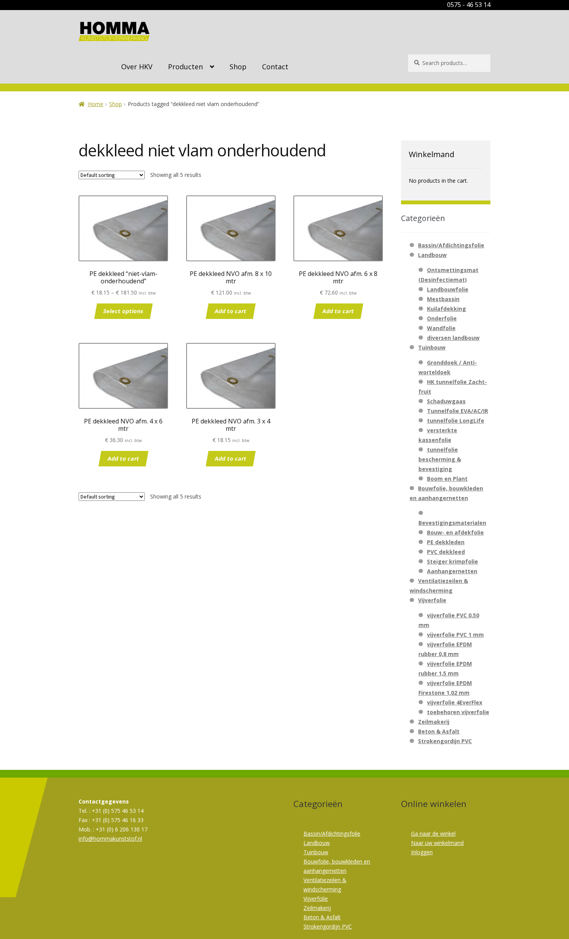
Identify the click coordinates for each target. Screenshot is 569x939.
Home (95, 104)
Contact (275, 66)
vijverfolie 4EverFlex (454, 702)
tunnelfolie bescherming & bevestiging (439, 459)
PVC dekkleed (446, 551)
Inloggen (422, 852)
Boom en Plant (447, 478)
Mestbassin (443, 299)
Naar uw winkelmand (437, 842)
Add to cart (230, 310)
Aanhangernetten (452, 571)
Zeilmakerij (433, 721)
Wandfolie (441, 328)
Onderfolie (442, 318)
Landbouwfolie (447, 289)
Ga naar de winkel (433, 833)
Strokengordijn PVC (445, 741)
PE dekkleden (445, 542)
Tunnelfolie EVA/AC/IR (457, 411)
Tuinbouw (432, 347)
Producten (185, 66)
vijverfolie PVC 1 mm (455, 634)
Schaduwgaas (446, 401)
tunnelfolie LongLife (455, 420)
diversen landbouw (453, 337)
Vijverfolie (432, 600)
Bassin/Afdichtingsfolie (451, 245)
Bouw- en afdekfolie (455, 532)
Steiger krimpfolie (452, 561)
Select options (123, 310)
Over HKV (137, 66)
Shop (238, 66)
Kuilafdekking (446, 308)
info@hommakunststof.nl (110, 838)
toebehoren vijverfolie (458, 712)
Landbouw (432, 255)
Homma (114, 31)
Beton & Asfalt (438, 731)
